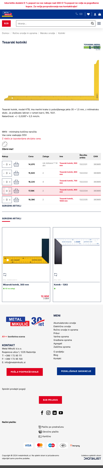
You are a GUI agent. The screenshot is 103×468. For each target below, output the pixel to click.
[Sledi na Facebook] (42, 413)
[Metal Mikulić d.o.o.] (16, 14)
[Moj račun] (95, 14)
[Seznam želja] (88, 14)
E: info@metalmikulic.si (13, 362)
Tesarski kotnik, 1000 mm (66, 199)
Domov (5, 33)
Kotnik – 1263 (61, 284)
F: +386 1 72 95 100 (12, 359)
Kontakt (57, 358)
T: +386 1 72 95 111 (12, 355)
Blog (56, 355)
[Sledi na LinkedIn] (55, 413)
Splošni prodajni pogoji (13, 389)
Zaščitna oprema (62, 346)
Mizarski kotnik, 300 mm (16, 284)
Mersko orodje (47, 33)
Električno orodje (62, 326)
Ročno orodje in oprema (25, 33)
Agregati (58, 343)
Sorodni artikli (11, 205)
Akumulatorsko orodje (65, 323)
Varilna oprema (61, 336)
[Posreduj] (92, 23)
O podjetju (59, 351)
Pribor (57, 333)
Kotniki (61, 33)
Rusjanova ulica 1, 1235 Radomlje (19, 352)
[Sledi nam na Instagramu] (48, 413)
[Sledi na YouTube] (61, 413)
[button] (99, 14)
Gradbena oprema (63, 340)
